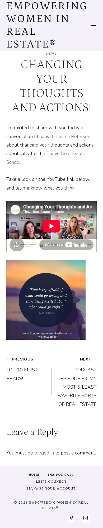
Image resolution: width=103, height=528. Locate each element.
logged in (44, 453)
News (51, 53)
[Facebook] (71, 518)
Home (34, 474)
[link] (73, 136)
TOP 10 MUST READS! (22, 369)
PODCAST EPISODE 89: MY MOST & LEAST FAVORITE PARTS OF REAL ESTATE (77, 382)
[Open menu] (93, 25)
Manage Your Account (51, 488)
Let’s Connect (51, 481)
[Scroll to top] (89, 519)
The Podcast (61, 474)
